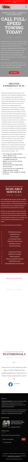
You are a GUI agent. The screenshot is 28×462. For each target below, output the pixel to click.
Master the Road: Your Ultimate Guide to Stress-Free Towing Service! (18, 422)
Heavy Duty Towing (14, 246)
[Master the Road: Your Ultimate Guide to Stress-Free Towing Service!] (6, 424)
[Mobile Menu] (26, 6)
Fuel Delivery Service (15, 243)
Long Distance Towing (15, 252)
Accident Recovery (15, 234)
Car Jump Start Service (14, 239)
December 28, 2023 (15, 427)
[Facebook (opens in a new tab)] (15, 2)
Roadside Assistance (14, 261)
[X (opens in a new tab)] (13, 2)
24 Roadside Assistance (14, 232)
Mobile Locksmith (15, 256)
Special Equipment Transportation (14, 263)
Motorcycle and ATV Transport (14, 259)
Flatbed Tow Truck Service (14, 241)
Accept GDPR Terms (7, 442)
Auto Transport (14, 236)
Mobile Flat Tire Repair (14, 254)
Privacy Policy (17, 456)
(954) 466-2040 (7, 1)
